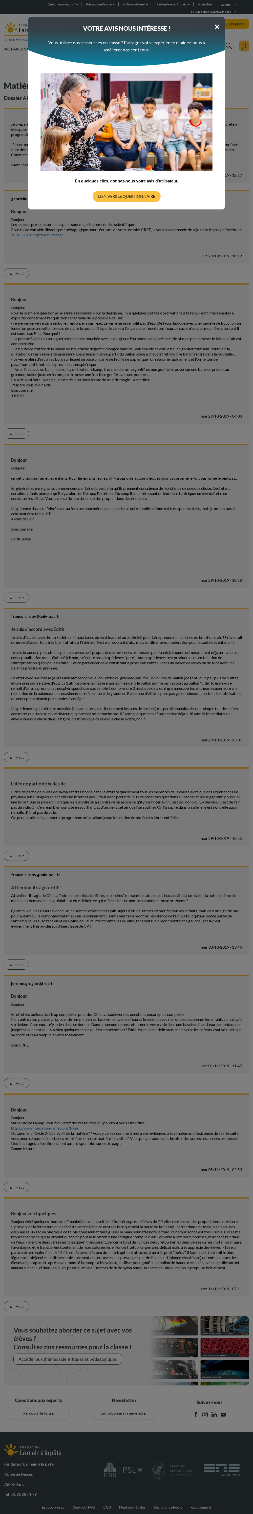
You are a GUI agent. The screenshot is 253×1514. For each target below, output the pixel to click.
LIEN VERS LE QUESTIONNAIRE (126, 196)
